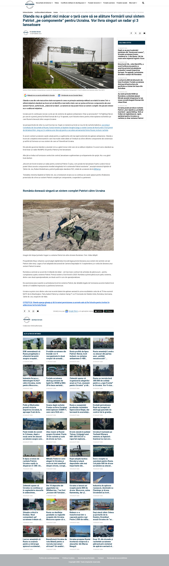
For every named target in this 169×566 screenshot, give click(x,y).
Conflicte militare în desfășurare (72, 3)
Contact (101, 558)
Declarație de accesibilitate (117, 558)
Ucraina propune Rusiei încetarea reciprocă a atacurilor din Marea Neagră (80, 542)
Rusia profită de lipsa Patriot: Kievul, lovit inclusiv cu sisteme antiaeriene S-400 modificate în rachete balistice (79, 355)
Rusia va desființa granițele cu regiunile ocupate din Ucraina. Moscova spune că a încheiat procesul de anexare (55, 516)
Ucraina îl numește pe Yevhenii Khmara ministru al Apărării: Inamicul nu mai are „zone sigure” (102, 435)
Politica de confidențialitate (49, 558)
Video (57, 3)
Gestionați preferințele (86, 558)
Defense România (28, 12)
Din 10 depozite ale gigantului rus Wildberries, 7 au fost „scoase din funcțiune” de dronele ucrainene (56, 489)
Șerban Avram (36, 32)
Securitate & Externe (43, 3)
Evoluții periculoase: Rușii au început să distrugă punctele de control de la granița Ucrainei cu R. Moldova (103, 408)
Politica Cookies (68, 558)
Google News (73, 311)
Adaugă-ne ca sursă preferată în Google (41, 95)
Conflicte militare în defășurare (43, 12)
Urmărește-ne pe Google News (71, 95)
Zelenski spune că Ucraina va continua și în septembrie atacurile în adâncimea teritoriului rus (33, 489)
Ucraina (55, 12)
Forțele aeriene (109, 3)
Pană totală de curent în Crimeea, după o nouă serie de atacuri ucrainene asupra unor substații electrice (33, 435)
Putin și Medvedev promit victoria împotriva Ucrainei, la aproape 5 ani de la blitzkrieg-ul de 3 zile (32, 408)
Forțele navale (122, 3)
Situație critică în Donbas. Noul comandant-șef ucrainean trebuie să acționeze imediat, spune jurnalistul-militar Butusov (32, 516)
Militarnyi (97, 169)
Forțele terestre (94, 3)
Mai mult (132, 3)
